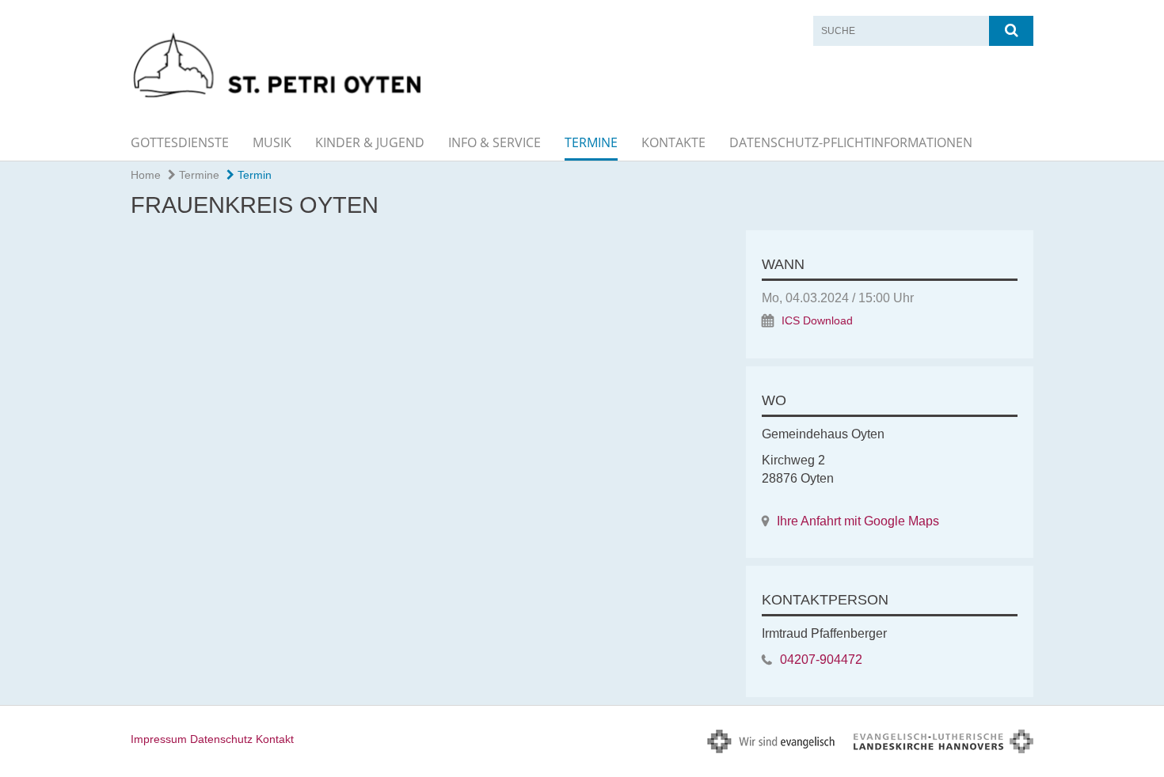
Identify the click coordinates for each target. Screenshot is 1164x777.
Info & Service (494, 142)
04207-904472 (821, 659)
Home (146, 175)
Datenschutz (221, 739)
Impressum (159, 739)
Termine (591, 142)
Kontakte (673, 142)
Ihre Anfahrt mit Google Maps (858, 521)
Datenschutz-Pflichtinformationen (850, 142)
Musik (272, 142)
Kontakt (275, 739)
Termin (253, 175)
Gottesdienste (180, 142)
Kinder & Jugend (369, 142)
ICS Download (817, 321)
